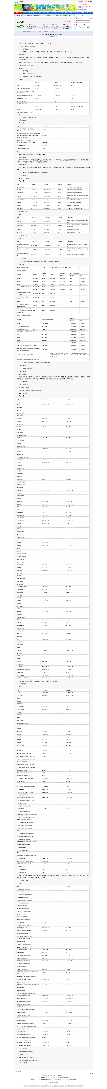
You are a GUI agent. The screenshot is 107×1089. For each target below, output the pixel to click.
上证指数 (17, 15)
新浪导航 (90, 1)
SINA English (62, 1079)
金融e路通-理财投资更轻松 (84, 7)
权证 (52, 12)
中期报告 (40, 32)
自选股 (89, 12)
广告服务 (43, 1079)
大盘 (40, 12)
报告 (56, 12)
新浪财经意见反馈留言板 (63, 1077)
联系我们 (48, 1079)
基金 (29, 12)
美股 (78, 12)
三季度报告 (52, 32)
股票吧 (70, 12)
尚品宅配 (20, 21)
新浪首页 (86, 1)
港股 (74, 12)
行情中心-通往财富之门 (83, 9)
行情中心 (83, 12)
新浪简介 (33, 1079)
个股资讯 (24, 32)
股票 (25, 12)
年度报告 (35, 32)
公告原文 (20, 1071)
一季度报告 (45, 32)
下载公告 (61, 34)
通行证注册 (68, 1079)
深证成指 (36, 15)
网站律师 (57, 1079)
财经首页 (81, 1)
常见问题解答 (41, 1077)
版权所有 (56, 1082)
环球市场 (60, 12)
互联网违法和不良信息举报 (50, 1077)
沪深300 (55, 15)
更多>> (77, 15)
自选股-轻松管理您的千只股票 (84, 6)
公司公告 (29, 32)
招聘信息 (52, 1079)
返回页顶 (91, 1073)
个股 (44, 12)
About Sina (38, 1079)
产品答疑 (74, 1079)
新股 (48, 12)
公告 (36, 12)
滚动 (32, 12)
